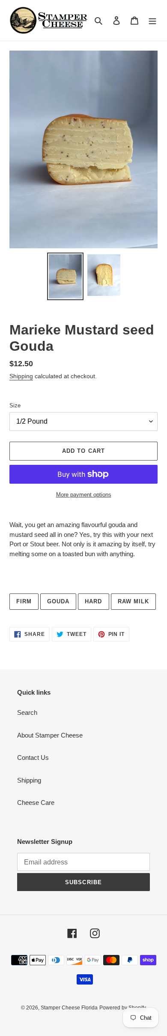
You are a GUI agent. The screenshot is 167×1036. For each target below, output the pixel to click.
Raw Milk (133, 601)
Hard (93, 601)
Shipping (21, 376)
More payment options (83, 494)
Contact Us (33, 757)
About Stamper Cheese (50, 735)
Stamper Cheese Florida (69, 1008)
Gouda (58, 601)
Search (27, 712)
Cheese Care (35, 802)
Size (15, 405)
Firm (24, 601)
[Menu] (152, 20)
